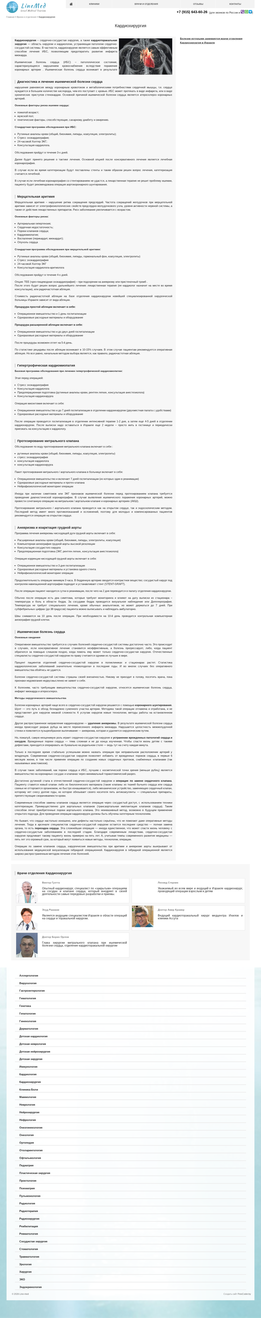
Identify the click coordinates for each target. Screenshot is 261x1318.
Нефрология (27, 1119)
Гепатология (27, 1013)
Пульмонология (29, 1195)
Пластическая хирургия (34, 1173)
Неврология (27, 1104)
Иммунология (28, 1066)
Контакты (235, 4)
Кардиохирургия (30, 1081)
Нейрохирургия (29, 1112)
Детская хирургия (30, 1059)
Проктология (27, 1180)
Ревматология (28, 1233)
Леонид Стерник (168, 882)
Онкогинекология (30, 1127)
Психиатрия (27, 1188)
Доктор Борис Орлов (55, 936)
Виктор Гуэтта (51, 882)
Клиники (94, 4)
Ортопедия (26, 1142)
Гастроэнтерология (32, 990)
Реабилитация (28, 1226)
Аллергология (28, 975)
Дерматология (28, 1028)
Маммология (27, 1097)
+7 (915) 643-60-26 (192, 12)
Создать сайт (230, 1294)
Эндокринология (30, 1287)
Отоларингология (31, 1150)
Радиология (27, 1203)
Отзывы (198, 4)
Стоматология (28, 1249)
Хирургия (25, 1271)
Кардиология (28, 1074)
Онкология (26, 1135)
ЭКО (22, 1279)
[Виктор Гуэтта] (27, 902)
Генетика (25, 1005)
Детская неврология (32, 1043)
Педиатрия (26, 1165)
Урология (25, 1264)
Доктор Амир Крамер (171, 909)
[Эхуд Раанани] (27, 929)
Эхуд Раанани (50, 909)
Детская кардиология (33, 1036)
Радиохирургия (29, 1218)
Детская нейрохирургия (34, 1051)
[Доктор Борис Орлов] (27, 956)
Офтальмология (30, 1157)
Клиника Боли (28, 1089)
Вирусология (28, 983)
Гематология (27, 998)
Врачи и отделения (146, 4)
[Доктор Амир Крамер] (142, 926)
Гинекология (27, 1021)
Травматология (29, 1256)
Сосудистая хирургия (33, 1241)
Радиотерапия (28, 1211)
